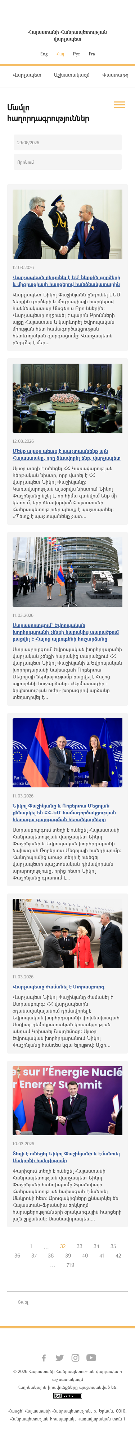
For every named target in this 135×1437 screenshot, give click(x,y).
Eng (44, 53)
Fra (92, 53)
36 (17, 1255)
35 (113, 1246)
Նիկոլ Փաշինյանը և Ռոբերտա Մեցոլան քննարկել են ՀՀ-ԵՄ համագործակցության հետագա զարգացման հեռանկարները (64, 812)
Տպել (23, 1302)
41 (101, 1255)
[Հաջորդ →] (85, 1265)
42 (118, 1255)
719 (70, 1264)
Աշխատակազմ (72, 74)
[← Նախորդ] (19, 1246)
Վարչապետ (27, 74)
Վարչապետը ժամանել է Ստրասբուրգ (58, 986)
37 (34, 1255)
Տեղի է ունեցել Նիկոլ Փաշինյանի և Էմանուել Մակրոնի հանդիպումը (66, 1157)
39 (68, 1255)
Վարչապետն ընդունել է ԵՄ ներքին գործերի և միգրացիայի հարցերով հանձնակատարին (66, 280)
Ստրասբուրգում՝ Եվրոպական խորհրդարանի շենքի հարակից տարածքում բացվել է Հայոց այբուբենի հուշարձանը (66, 632)
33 (79, 1246)
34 (96, 1246)
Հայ (60, 53)
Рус (76, 53)
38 (51, 1255)
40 (85, 1255)
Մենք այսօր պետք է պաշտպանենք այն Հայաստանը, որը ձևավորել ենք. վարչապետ (67, 454)
